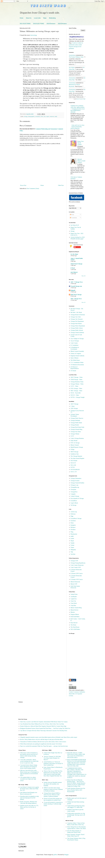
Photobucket (74, 534)
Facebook (73, 520)
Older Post (61, 185)
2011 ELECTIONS (25, 23)
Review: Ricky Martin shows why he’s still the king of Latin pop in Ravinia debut (41, 739)
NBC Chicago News (76, 298)
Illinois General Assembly (77, 351)
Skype (72, 540)
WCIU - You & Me (76, 393)
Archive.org (74, 511)
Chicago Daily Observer (77, 418)
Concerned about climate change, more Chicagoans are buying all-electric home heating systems (28, 766)
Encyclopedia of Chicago (77, 498)
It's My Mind (74, 254)
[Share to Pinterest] (44, 114)
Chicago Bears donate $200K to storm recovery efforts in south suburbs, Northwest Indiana (52, 794)
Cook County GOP (76, 567)
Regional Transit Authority (77, 355)
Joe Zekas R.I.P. (75, 225)
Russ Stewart (74, 622)
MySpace (73, 527)
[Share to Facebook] (42, 114)
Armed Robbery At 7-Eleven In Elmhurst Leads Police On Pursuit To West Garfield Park (53, 763)
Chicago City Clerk (76, 317)
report (47, 116)
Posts (72, 214)
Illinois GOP (74, 584)
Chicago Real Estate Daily (77, 427)
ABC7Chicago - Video (77, 377)
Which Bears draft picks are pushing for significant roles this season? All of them (41, 744)
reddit (72, 536)
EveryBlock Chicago (76, 518)
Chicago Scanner (75, 480)
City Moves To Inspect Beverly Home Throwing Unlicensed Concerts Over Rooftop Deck (43, 730)
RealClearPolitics (75, 616)
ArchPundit (74, 596)
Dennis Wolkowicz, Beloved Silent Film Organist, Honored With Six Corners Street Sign (43, 726)
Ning (72, 532)
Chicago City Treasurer (77, 319)
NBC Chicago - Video (76, 390)
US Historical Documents (77, 364)
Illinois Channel (75, 445)
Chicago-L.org (74, 485)
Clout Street (74, 603)
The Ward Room (75, 627)
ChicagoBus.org (75, 487)
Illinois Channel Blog (76, 607)
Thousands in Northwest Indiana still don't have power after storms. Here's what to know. (43, 741)
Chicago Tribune (75, 434)
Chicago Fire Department (77, 321)
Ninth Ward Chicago (76, 263)
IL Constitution (74, 345)
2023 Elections (62, 23)
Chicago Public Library (77, 328)
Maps (44, 18)
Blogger (66, 854)
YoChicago (73, 505)
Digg (72, 516)
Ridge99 (73, 290)
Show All (83, 275)
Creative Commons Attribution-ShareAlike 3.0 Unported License (77, 693)
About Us (28, 18)
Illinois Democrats (75, 581)
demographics (31, 116)
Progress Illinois (75, 614)
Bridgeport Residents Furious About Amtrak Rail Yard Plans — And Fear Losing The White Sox (45, 728)
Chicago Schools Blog (76, 429)
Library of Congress (76, 353)
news (42, 116)
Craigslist (73, 494)
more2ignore (74, 272)
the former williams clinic (76, 57)
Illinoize (73, 612)
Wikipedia (73, 549)
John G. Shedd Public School (77, 259)
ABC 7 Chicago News (77, 282)
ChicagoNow (74, 491)
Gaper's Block (74, 503)
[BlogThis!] (39, 114)
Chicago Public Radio (76, 422)
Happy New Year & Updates (80, 143)
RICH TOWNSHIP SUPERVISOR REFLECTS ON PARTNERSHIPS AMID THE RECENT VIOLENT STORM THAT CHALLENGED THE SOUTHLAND (76, 763)
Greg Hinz (73, 605)
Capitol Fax (74, 598)
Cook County (74, 343)
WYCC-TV (74, 471)
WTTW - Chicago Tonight (77, 397)
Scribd (72, 538)
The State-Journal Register (77, 458)
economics (37, 116)
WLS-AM (73, 465)
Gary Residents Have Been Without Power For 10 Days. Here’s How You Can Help (42, 724)
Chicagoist (73, 489)
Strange (72, 231)
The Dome (73, 625)
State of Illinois (74, 358)
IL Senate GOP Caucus (77, 579)
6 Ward (73, 268)
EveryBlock (74, 500)
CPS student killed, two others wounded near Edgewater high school (28, 779)
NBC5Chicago (74, 451)
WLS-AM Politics (75, 629)
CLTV (72, 436)
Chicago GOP (74, 560)
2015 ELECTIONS (38, 23)
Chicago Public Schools (77, 330)
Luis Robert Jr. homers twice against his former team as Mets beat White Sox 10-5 (29, 788)
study (56, 116)
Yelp (72, 552)
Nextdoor (73, 529)
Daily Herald (74, 440)
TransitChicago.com (76, 286)
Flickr (72, 523)
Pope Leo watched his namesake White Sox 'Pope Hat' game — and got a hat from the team (44, 746)
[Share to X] (41, 114)
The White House (75, 360)
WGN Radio (74, 460)
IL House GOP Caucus (77, 573)
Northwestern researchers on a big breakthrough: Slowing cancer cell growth (76, 815)
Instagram (73, 525)
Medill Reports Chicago (77, 447)
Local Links (37, 18)
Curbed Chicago (75, 496)
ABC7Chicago (74, 404)
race (45, 116)
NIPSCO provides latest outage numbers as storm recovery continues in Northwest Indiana (53, 789)
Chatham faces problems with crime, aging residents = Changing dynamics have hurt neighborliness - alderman (78, 109)
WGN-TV (73, 463)
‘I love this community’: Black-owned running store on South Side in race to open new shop (29, 761)
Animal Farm (74, 594)
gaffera (55, 854)
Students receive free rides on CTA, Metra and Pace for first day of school (29, 807)
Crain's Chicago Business (77, 438)
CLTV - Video (74, 386)
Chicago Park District (76, 323)
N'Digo (72, 449)
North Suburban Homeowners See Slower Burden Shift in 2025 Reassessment (76, 790)
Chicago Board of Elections (78, 314)
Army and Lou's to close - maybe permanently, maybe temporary (78, 126)
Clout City (73, 601)
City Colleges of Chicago (77, 338)
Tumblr (72, 543)
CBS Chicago (74, 408)
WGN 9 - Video (75, 395)
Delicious (73, 514)
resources (52, 116)
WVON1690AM (75, 469)
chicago (26, 116)
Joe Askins (71, 67)
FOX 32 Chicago (75, 442)
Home (21, 18)
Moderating (52, 18)
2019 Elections (51, 23)
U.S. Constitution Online (77, 362)
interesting (33, 35)
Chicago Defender (75, 420)
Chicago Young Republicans (78, 563)
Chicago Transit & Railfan (77, 483)
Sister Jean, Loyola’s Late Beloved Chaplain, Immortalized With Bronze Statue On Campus (44, 721)
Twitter (72, 545)
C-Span (72, 406)
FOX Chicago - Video (76, 388)
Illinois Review (74, 610)
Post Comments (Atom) (33, 188)
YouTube (73, 554)
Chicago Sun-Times (76, 431)
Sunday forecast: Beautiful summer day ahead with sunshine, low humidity (53, 784)
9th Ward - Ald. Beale (76, 312)
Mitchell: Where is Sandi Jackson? (81, 161)
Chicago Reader (75, 425)
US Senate (73, 370)
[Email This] (38, 114)
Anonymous (72, 55)
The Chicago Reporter (76, 456)
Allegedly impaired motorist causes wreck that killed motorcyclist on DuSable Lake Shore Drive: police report (48, 737)
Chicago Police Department (78, 326)
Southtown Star (75, 454)
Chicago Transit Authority (77, 332)
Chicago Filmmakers (76, 478)
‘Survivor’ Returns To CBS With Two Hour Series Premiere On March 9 (52, 758)
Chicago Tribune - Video (77, 384)
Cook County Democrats (77, 565)
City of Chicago (75, 340)
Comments (74, 217)
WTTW (73, 467)
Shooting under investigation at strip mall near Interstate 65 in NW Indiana (29, 798)
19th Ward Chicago (76, 294)
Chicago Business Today (77, 381)
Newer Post (23, 185)
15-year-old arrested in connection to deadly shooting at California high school (53, 804)
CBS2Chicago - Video (76, 379)
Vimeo (72, 547)
